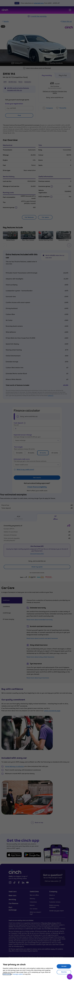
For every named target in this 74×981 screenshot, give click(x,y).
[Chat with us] (70, 977)
